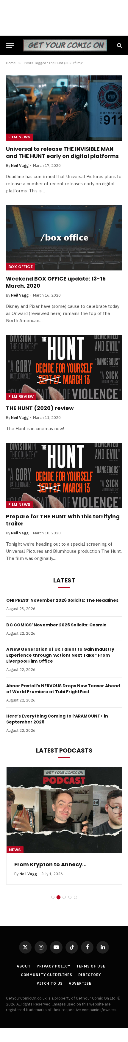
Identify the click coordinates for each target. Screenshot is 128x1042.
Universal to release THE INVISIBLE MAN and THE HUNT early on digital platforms (62, 152)
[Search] (119, 45)
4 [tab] (70, 897)
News (15, 850)
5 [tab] (75, 897)
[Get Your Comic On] (65, 45)
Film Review (21, 396)
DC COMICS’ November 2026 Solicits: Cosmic (56, 625)
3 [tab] (64, 897)
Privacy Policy (54, 966)
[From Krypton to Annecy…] (64, 810)
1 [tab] (53, 897)
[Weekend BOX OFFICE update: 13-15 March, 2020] (64, 237)
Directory (90, 975)
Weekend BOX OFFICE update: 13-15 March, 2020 (56, 282)
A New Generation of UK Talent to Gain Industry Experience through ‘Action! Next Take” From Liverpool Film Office (60, 655)
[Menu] (10, 45)
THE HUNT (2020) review (40, 408)
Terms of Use (90, 966)
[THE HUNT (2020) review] (64, 367)
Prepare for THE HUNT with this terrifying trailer (63, 520)
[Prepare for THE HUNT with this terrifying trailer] (64, 475)
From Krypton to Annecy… (50, 864)
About (23, 966)
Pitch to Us (50, 983)
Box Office (20, 267)
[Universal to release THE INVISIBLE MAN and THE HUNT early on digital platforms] (64, 107)
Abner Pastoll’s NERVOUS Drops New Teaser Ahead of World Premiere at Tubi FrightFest (63, 689)
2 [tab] (58, 897)
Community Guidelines (46, 975)
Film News (19, 137)
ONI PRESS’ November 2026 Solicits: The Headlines (62, 600)
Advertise (80, 983)
